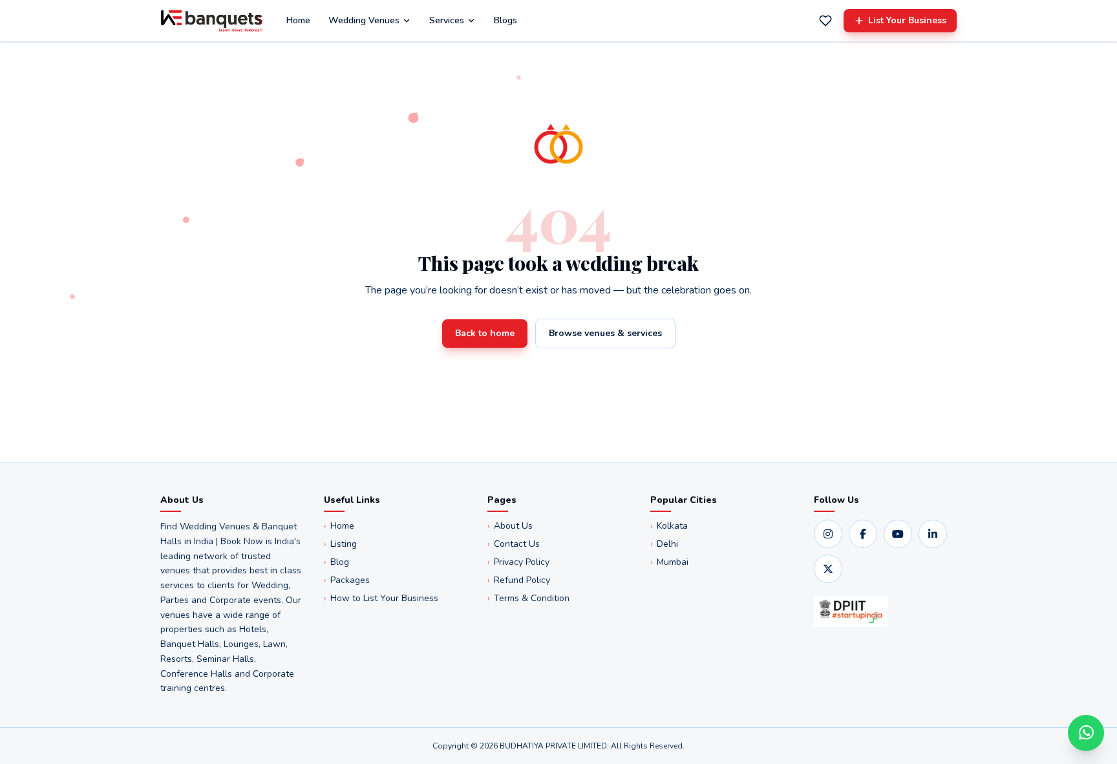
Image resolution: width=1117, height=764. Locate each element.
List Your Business (907, 20)
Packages (347, 580)
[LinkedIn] (933, 534)
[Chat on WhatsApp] (1086, 733)
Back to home (485, 333)
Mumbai (669, 562)
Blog (336, 562)
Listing (340, 544)
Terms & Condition (528, 598)
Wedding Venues (363, 20)
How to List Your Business (381, 598)
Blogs (505, 20)
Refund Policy (518, 580)
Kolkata (669, 526)
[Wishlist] (825, 20)
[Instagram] (828, 534)
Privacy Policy (518, 562)
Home (298, 20)
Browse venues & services (605, 333)
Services (446, 20)
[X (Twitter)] (828, 569)
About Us (510, 526)
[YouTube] (898, 534)
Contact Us (513, 544)
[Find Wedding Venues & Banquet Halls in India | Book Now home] (211, 20)
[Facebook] (863, 534)
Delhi (664, 544)
